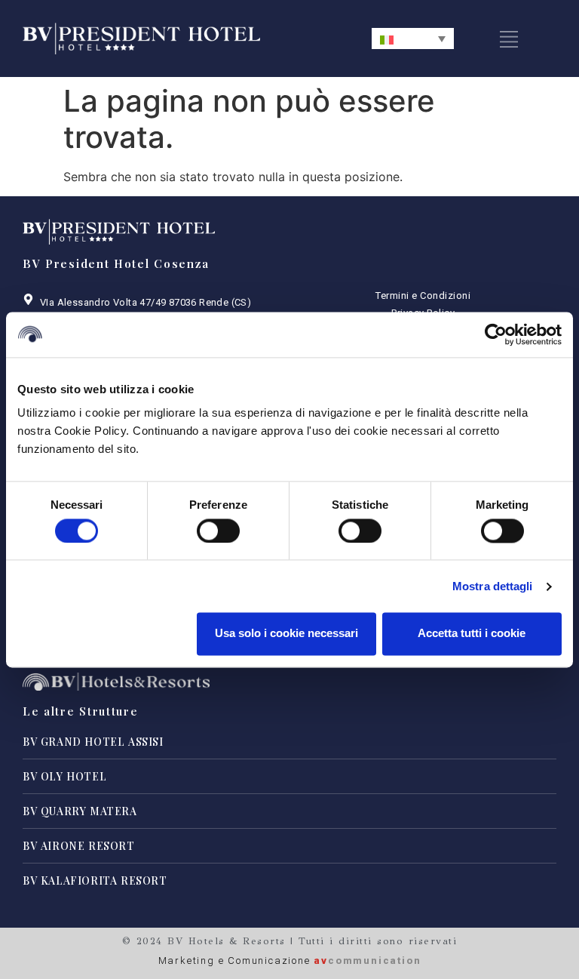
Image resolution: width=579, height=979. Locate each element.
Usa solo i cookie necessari (286, 633)
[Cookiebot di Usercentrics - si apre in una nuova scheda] (496, 334)
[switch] (218, 531)
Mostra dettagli (492, 586)
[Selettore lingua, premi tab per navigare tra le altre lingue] (413, 38)
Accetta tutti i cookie (471, 633)
